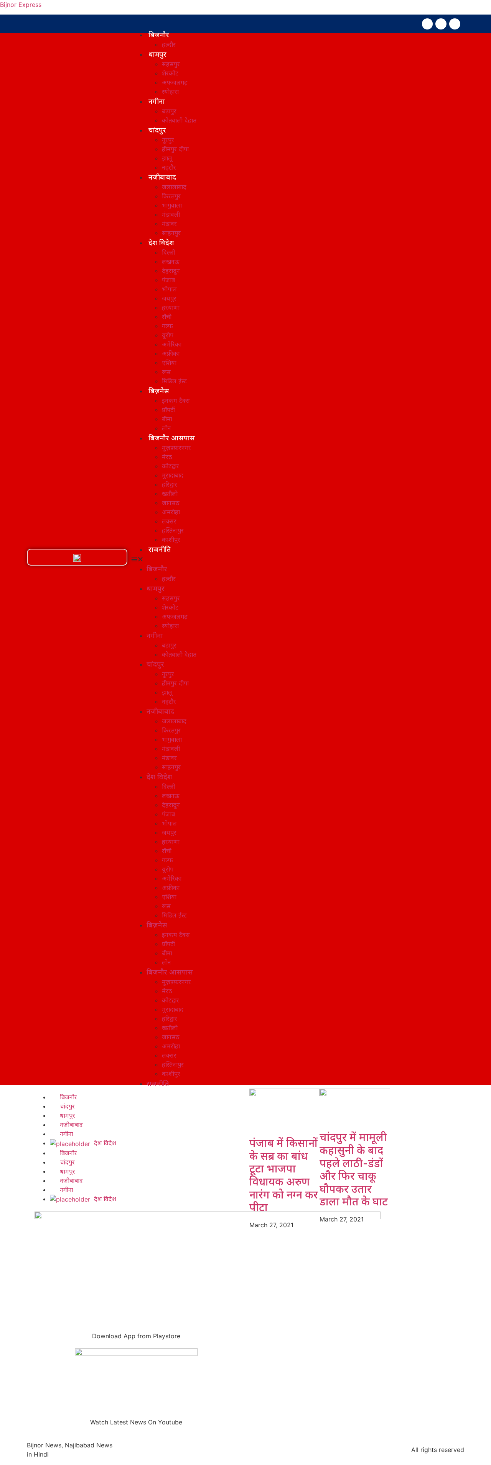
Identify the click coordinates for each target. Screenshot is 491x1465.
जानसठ (171, 503)
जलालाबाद (174, 187)
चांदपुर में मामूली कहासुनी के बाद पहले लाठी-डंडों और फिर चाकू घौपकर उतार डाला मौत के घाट (354, 1169)
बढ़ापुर (169, 111)
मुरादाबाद (172, 475)
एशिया (169, 362)
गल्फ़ (167, 326)
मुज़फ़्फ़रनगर (176, 447)
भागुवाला (172, 205)
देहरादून (171, 271)
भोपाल (169, 289)
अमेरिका (171, 344)
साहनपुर (171, 233)
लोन (166, 428)
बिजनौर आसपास (171, 437)
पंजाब (168, 280)
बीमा (167, 419)
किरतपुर (171, 196)
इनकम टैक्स (176, 400)
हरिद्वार (169, 484)
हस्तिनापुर (173, 530)
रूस (166, 372)
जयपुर (169, 298)
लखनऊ (171, 261)
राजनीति (159, 549)
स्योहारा (170, 91)
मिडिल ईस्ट (174, 381)
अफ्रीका (171, 353)
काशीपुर (171, 539)
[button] (77, 558)
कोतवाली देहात (179, 120)
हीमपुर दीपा (175, 149)
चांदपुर (157, 129)
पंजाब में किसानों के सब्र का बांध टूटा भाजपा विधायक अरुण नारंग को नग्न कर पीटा (283, 1175)
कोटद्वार (170, 466)
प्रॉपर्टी (168, 410)
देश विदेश (161, 242)
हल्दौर (169, 44)
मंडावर (169, 223)
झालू (167, 158)
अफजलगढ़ (175, 82)
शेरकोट (170, 73)
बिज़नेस (158, 390)
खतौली (170, 493)
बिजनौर (158, 34)
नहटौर (169, 167)
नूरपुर (168, 140)
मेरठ (167, 457)
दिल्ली (168, 252)
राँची (166, 316)
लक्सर (169, 521)
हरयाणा (171, 307)
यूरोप (167, 335)
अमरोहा (171, 512)
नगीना (156, 101)
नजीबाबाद (162, 176)
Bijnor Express (20, 4)
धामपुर (157, 54)
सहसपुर (171, 64)
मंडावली (171, 214)
